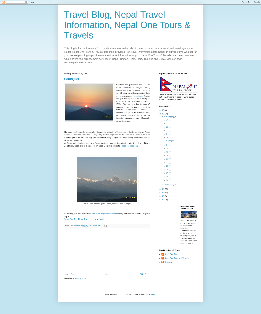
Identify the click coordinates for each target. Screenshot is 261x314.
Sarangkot (71, 79)
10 (167, 120)
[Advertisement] (107, 250)
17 (167, 145)
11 (167, 123)
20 (167, 156)
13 (163, 114)
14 (167, 134)
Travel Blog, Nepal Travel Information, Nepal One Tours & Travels (127, 24)
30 (167, 180)
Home (107, 274)
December (168, 185)
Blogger (152, 295)
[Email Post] (105, 226)
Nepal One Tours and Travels (176, 258)
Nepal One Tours (171, 254)
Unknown (168, 262)
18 (167, 148)
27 (167, 173)
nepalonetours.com (129, 146)
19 (167, 152)
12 (163, 110)
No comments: (96, 226)
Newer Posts (70, 274)
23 (167, 163)
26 (167, 170)
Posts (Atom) (80, 279)
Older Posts (144, 274)
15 (163, 193)
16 (167, 137)
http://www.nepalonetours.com (104, 213)
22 (167, 159)
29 (167, 177)
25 (167, 166)
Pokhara (139, 96)
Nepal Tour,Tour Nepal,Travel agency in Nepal (84, 219)
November (168, 117)
